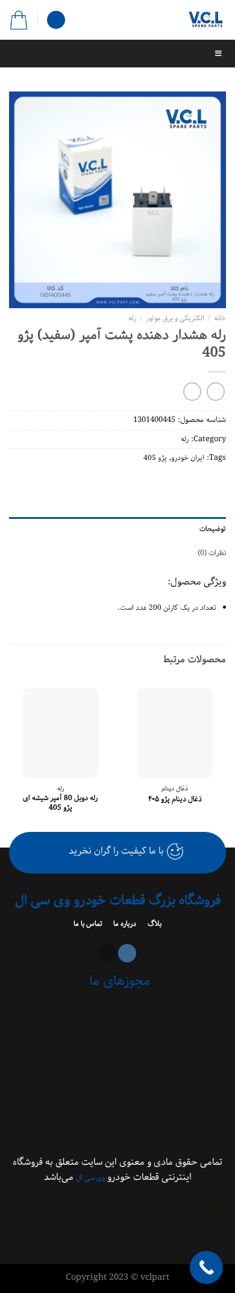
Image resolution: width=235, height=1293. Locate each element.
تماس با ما (89, 923)
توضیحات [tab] (212, 528)
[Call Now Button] (206, 1267)
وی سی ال (90, 1177)
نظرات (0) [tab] (212, 553)
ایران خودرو (187, 457)
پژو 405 (155, 457)
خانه (220, 318)
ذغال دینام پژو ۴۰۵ (175, 799)
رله (132, 318)
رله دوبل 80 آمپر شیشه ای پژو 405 (60, 802)
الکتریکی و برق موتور (175, 318)
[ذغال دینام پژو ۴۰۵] (175, 733)
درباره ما (123, 923)
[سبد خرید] (18, 20)
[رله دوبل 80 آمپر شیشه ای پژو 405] (60, 733)
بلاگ (153, 923)
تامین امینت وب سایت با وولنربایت (177, 1206)
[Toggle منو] (117, 53)
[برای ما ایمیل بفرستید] (108, 953)
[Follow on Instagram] (127, 953)
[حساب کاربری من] (56, 20)
